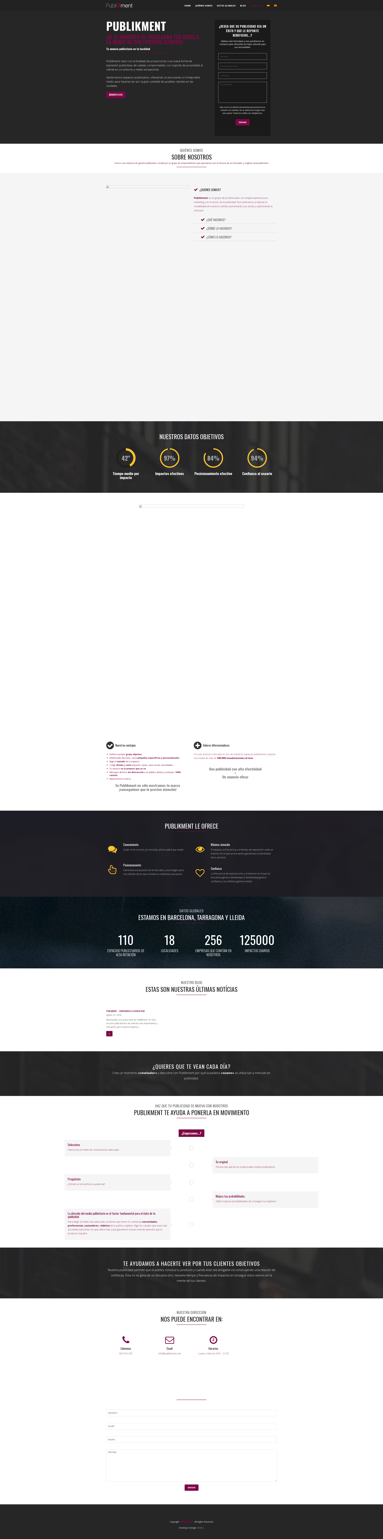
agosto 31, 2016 (113, 1015)
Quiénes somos (203, 5)
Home (187, 5)
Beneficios (116, 94)
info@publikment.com (169, 1353)
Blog (243, 5)
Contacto (256, 5)
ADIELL (200, 1527)
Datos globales (226, 5)
